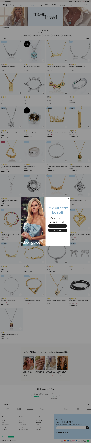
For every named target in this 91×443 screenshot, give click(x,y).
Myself (57, 226)
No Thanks (57, 235)
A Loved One (57, 230)
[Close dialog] (68, 199)
